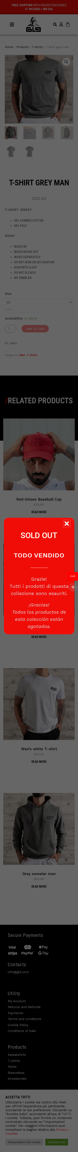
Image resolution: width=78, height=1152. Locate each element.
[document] (39, 576)
